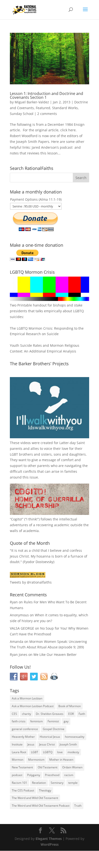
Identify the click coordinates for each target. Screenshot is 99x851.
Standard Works (65, 108)
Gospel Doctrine (53, 729)
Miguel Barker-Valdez (32, 102)
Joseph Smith (68, 744)
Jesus (30, 744)
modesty (73, 752)
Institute (17, 744)
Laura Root (19, 752)
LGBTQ (47, 752)
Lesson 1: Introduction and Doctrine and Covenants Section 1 (46, 95)
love (60, 752)
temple (73, 783)
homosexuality (74, 737)
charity (26, 714)
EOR (71, 714)
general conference (25, 729)
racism (68, 775)
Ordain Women (72, 767)
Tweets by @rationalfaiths (31, 582)
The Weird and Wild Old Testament (35, 798)
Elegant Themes (49, 838)
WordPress (50, 844)
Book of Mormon (69, 706)
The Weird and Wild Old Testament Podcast (40, 806)
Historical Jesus (50, 737)
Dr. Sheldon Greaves (49, 714)
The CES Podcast (23, 790)
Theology (45, 790)
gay (66, 721)
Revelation (39, 783)
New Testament (22, 767)
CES (14, 714)
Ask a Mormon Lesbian (27, 698)
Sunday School (21, 113)
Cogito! (16, 519)
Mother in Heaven (61, 760)
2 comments (47, 113)
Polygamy (33, 775)
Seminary (57, 783)
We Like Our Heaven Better (55, 654)
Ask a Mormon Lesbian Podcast (33, 706)
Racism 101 (19, 783)
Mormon (17, 760)
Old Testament (47, 767)
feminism (36, 721)
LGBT (14, 454)
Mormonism (36, 760)
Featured (43, 108)
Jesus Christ (47, 744)
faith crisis (18, 721)
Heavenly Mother (23, 737)
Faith (82, 714)
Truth (77, 806)
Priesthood (52, 775)
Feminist (53, 721)
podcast (17, 775)
